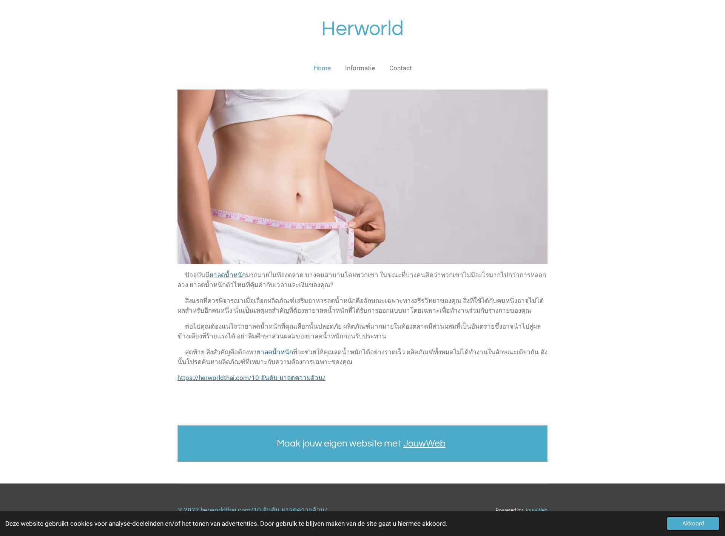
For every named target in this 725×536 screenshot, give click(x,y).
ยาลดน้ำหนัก (228, 275)
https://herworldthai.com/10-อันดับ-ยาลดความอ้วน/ (251, 378)
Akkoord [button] (693, 523)
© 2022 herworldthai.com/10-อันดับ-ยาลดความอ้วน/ (252, 510)
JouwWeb (424, 443)
